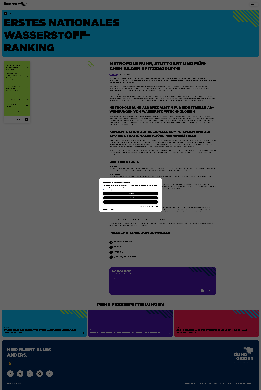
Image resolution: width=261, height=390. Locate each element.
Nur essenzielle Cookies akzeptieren (130, 202)
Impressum (105, 209)
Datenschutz (112, 209)
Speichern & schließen (130, 198)
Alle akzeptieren (130, 193)
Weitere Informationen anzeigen (148, 206)
